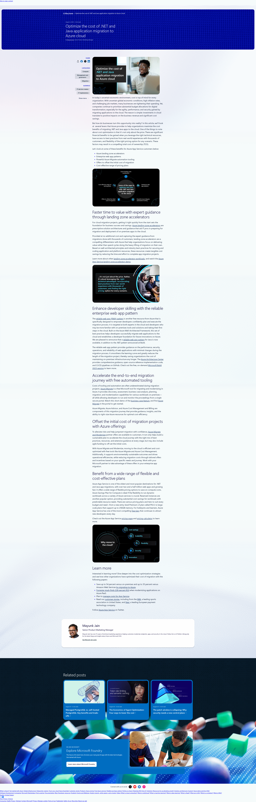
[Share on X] (85, 61)
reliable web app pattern (133, 339)
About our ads (82, 801)
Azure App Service (107, 610)
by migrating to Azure (126, 587)
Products (83, 791)
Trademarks (59, 801)
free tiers (135, 511)
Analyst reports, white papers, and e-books (103, 793)
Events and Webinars (83, 793)
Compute (85, 71)
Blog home (69, 13)
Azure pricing (90, 791)
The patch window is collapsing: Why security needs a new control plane (169, 711)
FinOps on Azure (127, 791)
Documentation (49, 793)
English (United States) (7, 795)
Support (190, 791)
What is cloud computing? (129, 793)
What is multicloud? (144, 793)
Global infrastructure (30, 791)
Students (73, 793)
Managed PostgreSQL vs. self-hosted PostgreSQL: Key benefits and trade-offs (82, 713)
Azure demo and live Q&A (202, 791)
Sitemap (18, 801)
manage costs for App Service (116, 596)
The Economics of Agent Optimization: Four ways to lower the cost (126, 711)
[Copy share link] (78, 61)
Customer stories (74, 791)
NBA (139, 599)
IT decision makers (82, 89)
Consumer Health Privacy (8, 801)
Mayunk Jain (70, 40)
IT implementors (83, 93)
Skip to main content (6, 1)
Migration (85, 81)
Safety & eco (68, 801)
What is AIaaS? (185, 793)
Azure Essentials (64, 791)
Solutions (149, 791)
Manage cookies (43, 801)
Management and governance (82, 76)
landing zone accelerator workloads (129, 258)
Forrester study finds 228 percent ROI (112, 590)
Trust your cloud (54, 791)
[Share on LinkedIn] (89, 61)
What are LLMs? (195, 793)
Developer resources (64, 793)
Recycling (75, 801)
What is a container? (207, 793)
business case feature (140, 401)
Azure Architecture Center (152, 359)
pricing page (127, 518)
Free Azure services (100, 791)
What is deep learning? (173, 793)
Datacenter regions (42, 791)
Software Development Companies (10, 793)
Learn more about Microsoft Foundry (81, 764)
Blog (56, 793)
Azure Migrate (106, 389)
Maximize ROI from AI (139, 791)
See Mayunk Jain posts (89, 640)
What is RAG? (218, 793)
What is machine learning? (158, 793)
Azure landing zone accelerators (146, 225)
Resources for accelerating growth (163, 791)
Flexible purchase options (114, 791)
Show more (83, 98)
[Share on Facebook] (81, 61)
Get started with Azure (16, 791)
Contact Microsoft (26, 801)
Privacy (35, 801)
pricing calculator (144, 518)
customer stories (112, 599)
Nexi (127, 602)
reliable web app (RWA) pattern (109, 318)
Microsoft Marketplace (29, 793)
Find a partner (40, 793)
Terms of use (52, 801)
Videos (118, 793)
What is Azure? (4, 791)
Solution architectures (181, 791)
